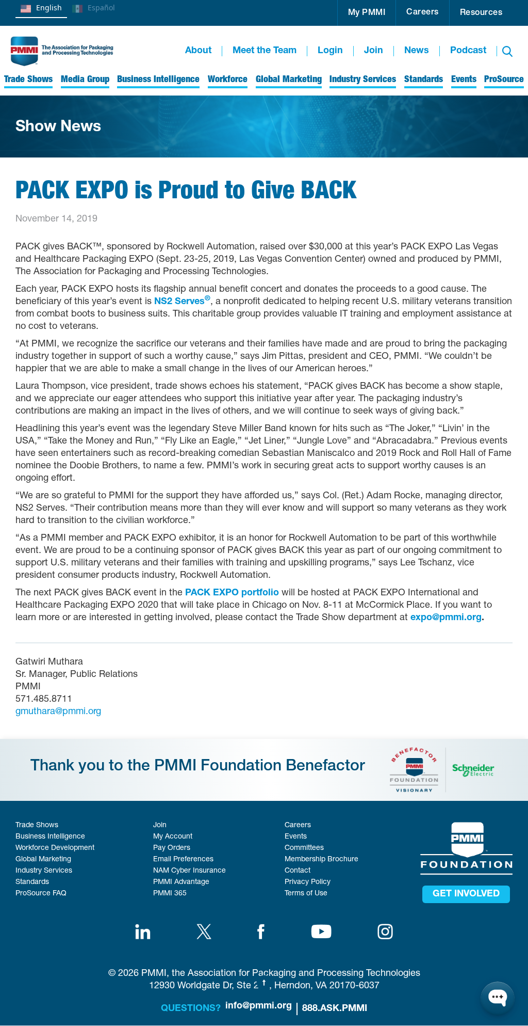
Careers (422, 13)
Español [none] (101, 7)
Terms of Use (306, 893)
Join (373, 51)
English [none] (49, 7)
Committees (304, 848)
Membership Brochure (321, 859)
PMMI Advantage (181, 882)
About (198, 51)
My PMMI (367, 13)
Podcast (468, 51)
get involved (466, 894)
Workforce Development (54, 848)
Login (330, 51)
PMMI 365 (170, 893)
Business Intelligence (50, 837)
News (416, 51)
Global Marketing (43, 859)
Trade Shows (36, 825)
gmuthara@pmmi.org (58, 712)
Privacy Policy (308, 882)
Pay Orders (171, 848)
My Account (172, 837)
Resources (481, 13)
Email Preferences (183, 859)
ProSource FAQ (41, 893)
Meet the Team (264, 51)
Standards (32, 882)
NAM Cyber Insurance (189, 871)
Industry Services (43, 871)
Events (296, 837)
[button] (366, 13)
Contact (297, 871)
